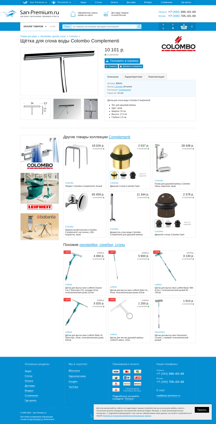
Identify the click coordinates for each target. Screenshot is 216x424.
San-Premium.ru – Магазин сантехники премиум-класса (39, 14)
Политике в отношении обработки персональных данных (126, 416)
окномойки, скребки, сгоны (102, 245)
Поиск (67, 26)
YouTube (73, 386)
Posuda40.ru (64, 2)
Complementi (125, 90)
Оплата (114, 2)
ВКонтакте (74, 370)
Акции (83, 2)
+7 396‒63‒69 (170, 373)
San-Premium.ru (36, 419)
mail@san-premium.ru (168, 395)
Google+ (73, 381)
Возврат (148, 2)
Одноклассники (77, 376)
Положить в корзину (124, 61)
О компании (166, 2)
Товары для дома (28, 36)
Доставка (131, 2)
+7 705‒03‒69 (170, 381)
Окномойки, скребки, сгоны (53, 36)
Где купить (186, 2)
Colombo (73, 36)
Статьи (98, 2)
